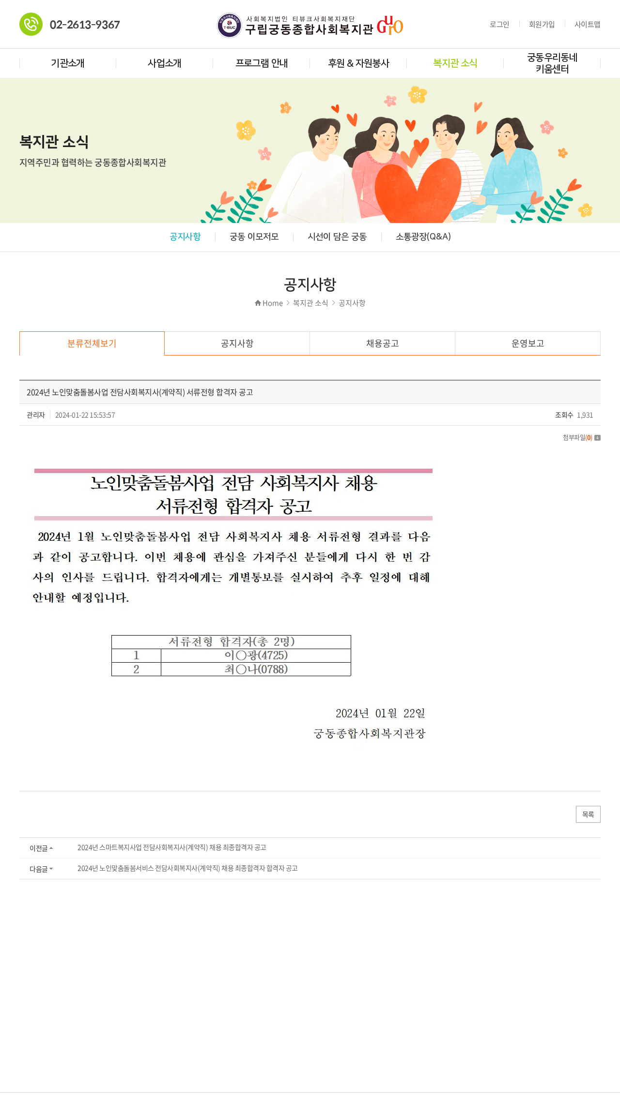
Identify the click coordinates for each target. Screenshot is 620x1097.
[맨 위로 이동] (584, 1066)
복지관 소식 (455, 63)
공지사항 (185, 237)
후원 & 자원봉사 (358, 63)
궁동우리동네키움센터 (552, 63)
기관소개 (68, 63)
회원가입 (542, 24)
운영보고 (528, 343)
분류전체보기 (92, 343)
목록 (588, 814)
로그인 (500, 24)
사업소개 (165, 63)
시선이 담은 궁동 (337, 237)
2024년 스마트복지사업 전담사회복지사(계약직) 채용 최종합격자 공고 (172, 847)
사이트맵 (587, 24)
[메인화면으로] (310, 18)
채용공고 (382, 343)
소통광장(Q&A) (423, 237)
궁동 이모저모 (254, 237)
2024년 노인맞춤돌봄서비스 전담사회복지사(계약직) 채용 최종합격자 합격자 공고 (188, 868)
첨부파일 (577, 437)
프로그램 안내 (261, 63)
